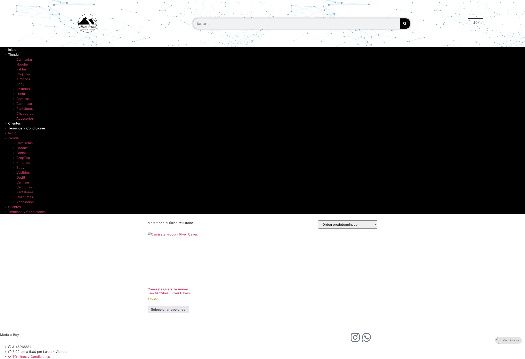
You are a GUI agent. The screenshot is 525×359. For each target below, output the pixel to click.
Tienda (13, 54)
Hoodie (22, 64)
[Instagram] (355, 337)
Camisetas (24, 59)
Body (20, 84)
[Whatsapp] (366, 337)
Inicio (12, 50)
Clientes (14, 123)
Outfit (20, 94)
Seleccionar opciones (168, 309)
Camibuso (24, 104)
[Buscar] (405, 23)
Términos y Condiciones (27, 128)
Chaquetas (24, 113)
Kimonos (23, 79)
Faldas (21, 69)
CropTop (23, 74)
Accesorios (25, 118)
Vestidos (23, 89)
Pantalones (24, 108)
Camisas (23, 99)
